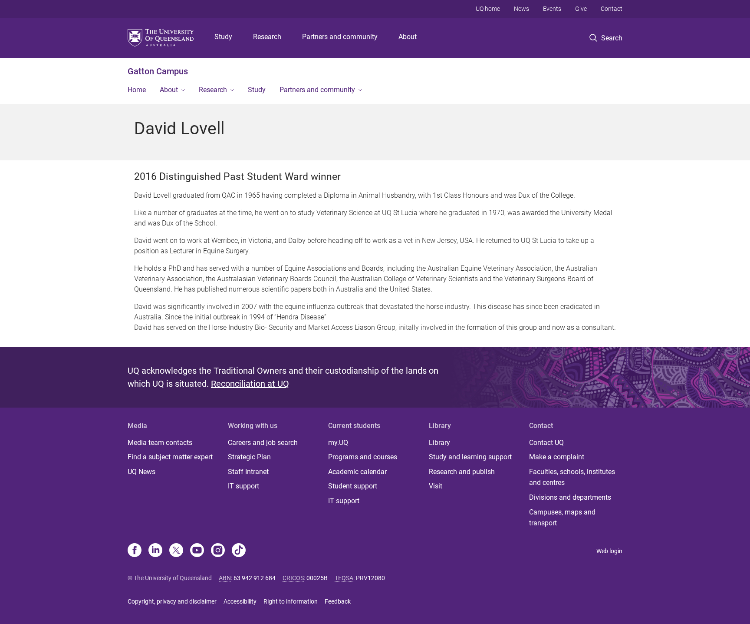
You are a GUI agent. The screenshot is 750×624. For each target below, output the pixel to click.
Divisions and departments (570, 497)
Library (439, 442)
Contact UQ (546, 442)
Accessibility (240, 601)
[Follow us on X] (176, 551)
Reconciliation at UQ (250, 383)
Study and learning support (470, 457)
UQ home (488, 8)
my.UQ (338, 442)
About (407, 37)
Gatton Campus (158, 71)
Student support (352, 486)
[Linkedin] (155, 551)
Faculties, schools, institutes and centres (572, 477)
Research (267, 37)
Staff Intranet (248, 472)
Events (552, 8)
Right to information (290, 601)
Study (223, 37)
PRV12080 (370, 577)
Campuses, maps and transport (562, 518)
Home (137, 90)
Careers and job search (263, 442)
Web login (609, 551)
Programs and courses (362, 457)
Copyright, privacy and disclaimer (172, 601)
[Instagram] (218, 551)
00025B (317, 577)
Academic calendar (357, 472)
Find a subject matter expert (170, 457)
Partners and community (340, 37)
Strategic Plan (249, 457)
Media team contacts (160, 442)
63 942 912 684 (255, 577)
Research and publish (462, 472)
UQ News (141, 472)
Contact (611, 8)
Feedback (338, 601)
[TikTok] (239, 551)
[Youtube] (197, 551)
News (521, 8)
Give (581, 8)
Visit (435, 486)
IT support (243, 486)
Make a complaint (556, 457)
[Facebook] (134, 551)
